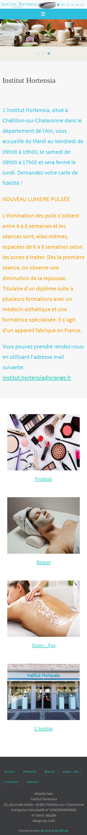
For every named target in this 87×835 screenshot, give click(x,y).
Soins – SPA (71, 771)
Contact (32, 782)
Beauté (49, 771)
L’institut (11, 782)
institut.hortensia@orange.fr (36, 377)
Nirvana (45, 830)
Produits (30, 771)
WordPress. (61, 830)
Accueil (9, 771)
